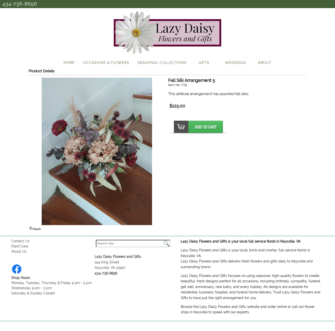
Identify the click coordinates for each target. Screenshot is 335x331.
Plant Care (19, 246)
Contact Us (20, 241)
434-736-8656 (19, 4)
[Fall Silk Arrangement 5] (97, 224)
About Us (18, 251)
